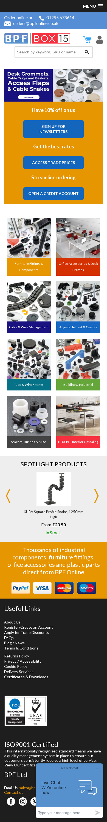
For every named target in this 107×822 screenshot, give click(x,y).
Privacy (10, 661)
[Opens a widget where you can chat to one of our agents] (69, 790)
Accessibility (30, 661)
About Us (12, 622)
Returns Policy (16, 656)
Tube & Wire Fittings (29, 385)
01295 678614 (60, 17)
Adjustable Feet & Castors (78, 327)
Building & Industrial (78, 385)
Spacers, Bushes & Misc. (29, 442)
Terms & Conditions (21, 648)
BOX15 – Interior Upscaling (78, 442)
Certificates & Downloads (26, 676)
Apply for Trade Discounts (26, 632)
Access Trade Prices (53, 162)
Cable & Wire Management (29, 327)
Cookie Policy (15, 666)
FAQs (9, 637)
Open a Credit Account (53, 193)
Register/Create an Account (28, 627)
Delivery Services (18, 671)
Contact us (13, 792)
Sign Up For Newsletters (53, 129)
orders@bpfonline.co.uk (35, 23)
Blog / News (14, 642)
